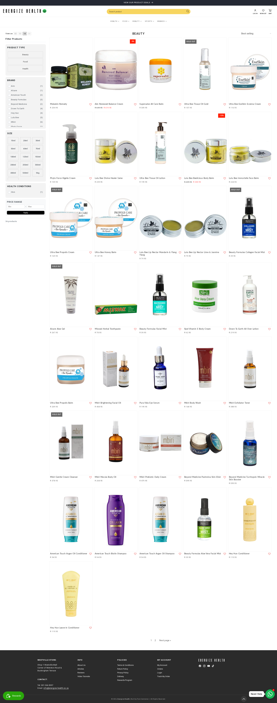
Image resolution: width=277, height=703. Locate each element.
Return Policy (122, 669)
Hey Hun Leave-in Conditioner (64, 628)
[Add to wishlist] (90, 104)
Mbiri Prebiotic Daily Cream (153, 477)
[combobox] (148, 11)
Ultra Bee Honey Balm (105, 252)
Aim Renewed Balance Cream (109, 104)
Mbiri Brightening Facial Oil (108, 403)
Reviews (80, 673)
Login (159, 673)
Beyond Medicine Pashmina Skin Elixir (202, 477)
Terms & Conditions (125, 665)
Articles (80, 669)
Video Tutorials (83, 676)
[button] (263, 11)
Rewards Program (124, 680)
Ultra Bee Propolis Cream (62, 252)
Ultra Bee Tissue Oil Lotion (152, 178)
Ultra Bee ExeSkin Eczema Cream (245, 104)
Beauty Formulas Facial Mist (153, 329)
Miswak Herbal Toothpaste (107, 329)
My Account (162, 665)
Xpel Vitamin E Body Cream (197, 329)
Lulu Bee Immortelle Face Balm (244, 178)
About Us (81, 665)
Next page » (165, 641)
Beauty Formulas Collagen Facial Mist (247, 252)
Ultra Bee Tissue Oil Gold (196, 104)
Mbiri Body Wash (192, 403)
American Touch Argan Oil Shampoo (157, 554)
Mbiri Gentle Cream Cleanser (64, 477)
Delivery (120, 676)
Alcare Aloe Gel (57, 329)
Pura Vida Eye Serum (150, 403)
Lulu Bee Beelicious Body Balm (199, 178)
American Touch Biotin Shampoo (110, 554)
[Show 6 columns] (29, 33)
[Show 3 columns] (15, 33)
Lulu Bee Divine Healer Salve (109, 178)
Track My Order (163, 676)
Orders (160, 669)
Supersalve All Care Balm (151, 104)
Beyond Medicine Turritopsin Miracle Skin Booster (247, 478)
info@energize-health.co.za (56, 688)
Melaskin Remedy (58, 104)
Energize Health (123, 699)
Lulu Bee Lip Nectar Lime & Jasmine (201, 252)
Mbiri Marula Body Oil (105, 477)
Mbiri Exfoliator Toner (239, 403)
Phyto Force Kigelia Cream (62, 178)
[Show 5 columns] (25, 33)
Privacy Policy (122, 673)
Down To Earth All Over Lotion (244, 329)
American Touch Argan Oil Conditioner (68, 554)
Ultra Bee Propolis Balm (61, 403)
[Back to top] (244, 699)
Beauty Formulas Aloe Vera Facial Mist (202, 554)
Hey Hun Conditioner (239, 554)
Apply (25, 213)
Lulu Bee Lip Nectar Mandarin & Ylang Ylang (158, 253)
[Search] (187, 11)
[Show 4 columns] (20, 33)
